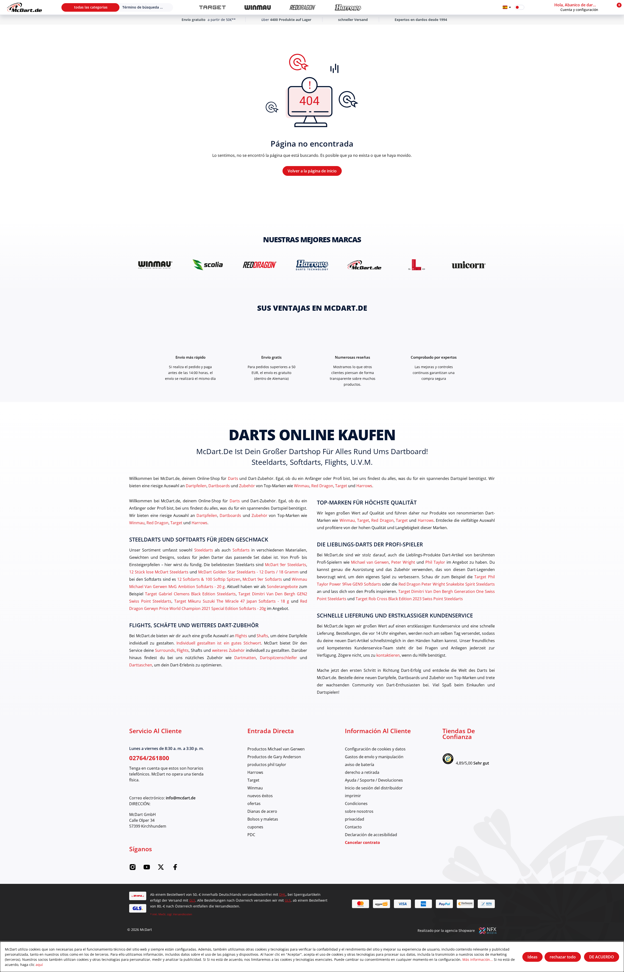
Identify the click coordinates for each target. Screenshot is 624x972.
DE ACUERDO (601, 957)
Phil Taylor (435, 562)
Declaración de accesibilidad (371, 834)
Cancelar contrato (362, 842)
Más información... (477, 959)
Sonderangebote (282, 586)
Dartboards (219, 485)
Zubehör (247, 485)
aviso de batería (359, 764)
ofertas (254, 803)
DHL (282, 894)
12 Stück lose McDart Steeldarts (158, 571)
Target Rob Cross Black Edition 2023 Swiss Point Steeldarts (409, 598)
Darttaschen (140, 664)
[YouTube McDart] (146, 868)
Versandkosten (182, 914)
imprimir (353, 795)
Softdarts (241, 549)
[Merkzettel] (531, 7)
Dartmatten (245, 657)
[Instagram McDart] (132, 868)
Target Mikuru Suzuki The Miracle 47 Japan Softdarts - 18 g (231, 601)
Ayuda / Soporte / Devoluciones (374, 780)
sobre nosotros (359, 811)
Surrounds (165, 650)
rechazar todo (563, 957)
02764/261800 (149, 758)
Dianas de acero (262, 811)
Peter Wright (403, 562)
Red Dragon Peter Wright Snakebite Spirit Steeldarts (447, 584)
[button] (582, 7)
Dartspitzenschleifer (278, 657)
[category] (212, 7)
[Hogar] (24, 7)
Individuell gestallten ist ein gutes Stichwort (218, 642)
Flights (241, 635)
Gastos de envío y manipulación (374, 756)
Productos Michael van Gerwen (276, 748)
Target (341, 485)
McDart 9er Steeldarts (285, 564)
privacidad (354, 819)
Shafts (262, 635)
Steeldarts (203, 549)
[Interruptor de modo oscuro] (519, 7)
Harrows (364, 485)
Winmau (301, 485)
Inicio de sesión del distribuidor (374, 787)
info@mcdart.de (180, 798)
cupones (255, 826)
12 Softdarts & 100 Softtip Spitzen (208, 579)
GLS (192, 900)
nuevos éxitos (260, 795)
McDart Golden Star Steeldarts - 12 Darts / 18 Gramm (248, 571)
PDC (251, 834)
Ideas (532, 957)
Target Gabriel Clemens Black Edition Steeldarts (190, 593)
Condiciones (356, 803)
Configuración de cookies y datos (375, 748)
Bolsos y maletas (262, 819)
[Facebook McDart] (175, 868)
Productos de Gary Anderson (274, 756)
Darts (233, 478)
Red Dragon (322, 485)
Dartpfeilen (196, 485)
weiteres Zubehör (228, 650)
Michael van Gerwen (370, 562)
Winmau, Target (354, 520)
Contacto (353, 826)
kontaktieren (388, 655)
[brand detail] (155, 264)
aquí (39, 964)
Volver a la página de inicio (312, 171)
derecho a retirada (362, 772)
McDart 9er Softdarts (262, 579)
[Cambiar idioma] (507, 7)
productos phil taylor (266, 764)
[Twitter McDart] (160, 868)
